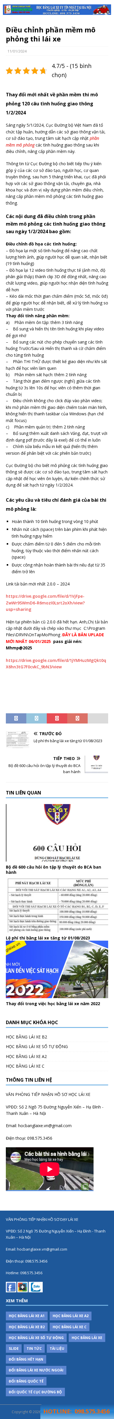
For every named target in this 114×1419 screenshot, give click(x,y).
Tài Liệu (57, 1348)
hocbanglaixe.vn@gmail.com (45, 1125)
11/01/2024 (17, 51)
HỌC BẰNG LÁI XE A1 (27, 1315)
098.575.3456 (39, 1138)
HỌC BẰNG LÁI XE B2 (26, 1037)
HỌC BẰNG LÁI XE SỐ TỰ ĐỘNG (37, 1046)
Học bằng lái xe (87, 1337)
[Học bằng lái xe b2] (57, 9)
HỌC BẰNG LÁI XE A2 (26, 1056)
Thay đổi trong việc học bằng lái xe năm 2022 (53, 1003)
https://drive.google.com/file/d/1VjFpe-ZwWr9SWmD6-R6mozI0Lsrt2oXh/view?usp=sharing (45, 602)
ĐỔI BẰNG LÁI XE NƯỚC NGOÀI (36, 1370)
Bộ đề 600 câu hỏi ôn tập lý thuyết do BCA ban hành (53, 869)
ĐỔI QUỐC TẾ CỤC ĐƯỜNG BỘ (35, 1392)
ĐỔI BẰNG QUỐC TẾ (26, 1381)
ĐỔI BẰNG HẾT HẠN (26, 1359)
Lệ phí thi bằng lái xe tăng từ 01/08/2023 (48, 938)
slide (14, 1348)
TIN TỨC (34, 1348)
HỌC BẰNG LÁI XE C (25, 1066)
